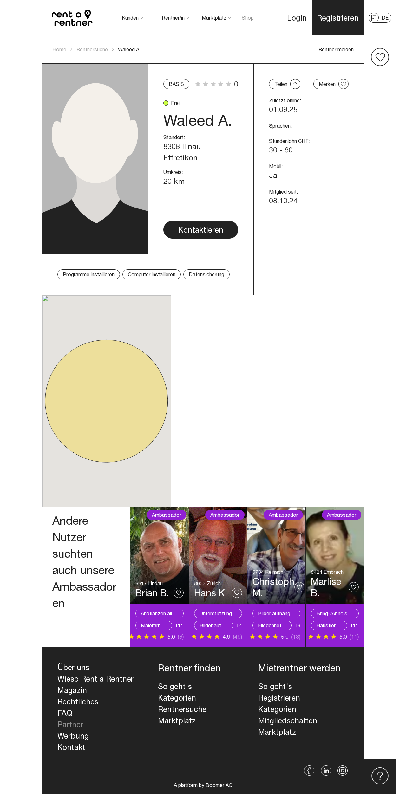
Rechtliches (77, 701)
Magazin (72, 690)
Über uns (73, 667)
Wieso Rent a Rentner (95, 678)
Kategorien (177, 697)
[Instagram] (343, 770)
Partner (70, 724)
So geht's (175, 686)
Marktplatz (214, 18)
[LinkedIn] (326, 770)
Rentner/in (173, 18)
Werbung (73, 735)
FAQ (64, 712)
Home (59, 49)
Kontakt (71, 747)
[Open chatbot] (380, 776)
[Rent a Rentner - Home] (72, 18)
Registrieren (279, 697)
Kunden (130, 18)
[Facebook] (309, 770)
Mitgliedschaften (287, 720)
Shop (248, 18)
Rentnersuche (92, 49)
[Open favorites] (380, 57)
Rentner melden (336, 49)
